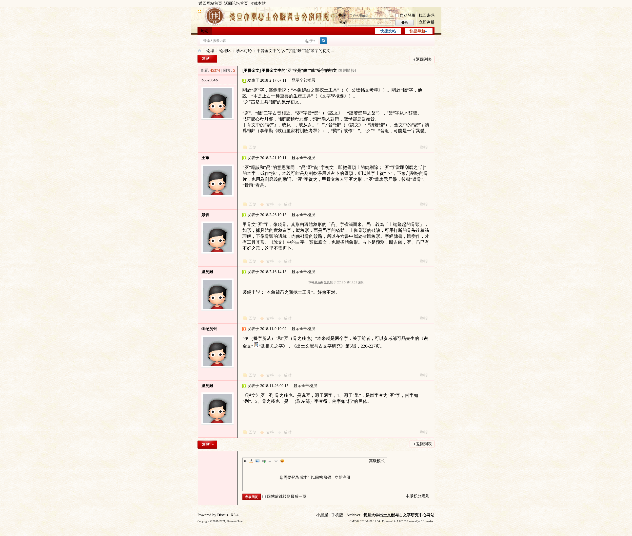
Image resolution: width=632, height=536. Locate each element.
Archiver (353, 515)
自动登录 (407, 15)
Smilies (282, 460)
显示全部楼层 (303, 80)
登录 (328, 477)
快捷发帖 (388, 31)
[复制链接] (347, 70)
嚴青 (205, 215)
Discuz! (223, 515)
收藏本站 (258, 3)
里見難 (207, 272)
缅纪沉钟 (209, 329)
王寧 (205, 158)
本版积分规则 (417, 496)
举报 (424, 147)
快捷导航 (417, 31)
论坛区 (225, 51)
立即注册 (426, 22)
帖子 (309, 41)
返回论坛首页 (236, 3)
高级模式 (377, 461)
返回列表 (424, 59)
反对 (288, 204)
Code (276, 460)
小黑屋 (322, 515)
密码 (343, 22)
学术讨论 (244, 51)
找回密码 (426, 15)
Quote (269, 460)
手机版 (337, 515)
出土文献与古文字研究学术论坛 (199, 50)
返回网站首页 (210, 3)
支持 (270, 204)
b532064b (209, 80)
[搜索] (322, 41)
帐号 (343, 15)
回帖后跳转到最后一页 (286, 496)
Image (257, 460)
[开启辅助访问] (433, 3)
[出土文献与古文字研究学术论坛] (199, 12)
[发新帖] (207, 59)
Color (251, 460)
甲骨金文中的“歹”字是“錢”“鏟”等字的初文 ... (295, 51)
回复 (253, 147)
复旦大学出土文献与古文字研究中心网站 (398, 515)
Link (263, 460)
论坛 (204, 31)
